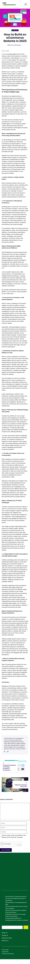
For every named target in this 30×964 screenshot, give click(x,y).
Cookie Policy (5, 951)
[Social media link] (4, 751)
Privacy (4, 949)
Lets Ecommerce (17, 45)
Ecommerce (15, 30)
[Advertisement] (15, 872)
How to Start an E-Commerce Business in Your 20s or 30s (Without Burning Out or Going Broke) (16, 898)
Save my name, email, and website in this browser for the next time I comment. (14, 836)
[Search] (25, 927)
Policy (7, 949)
